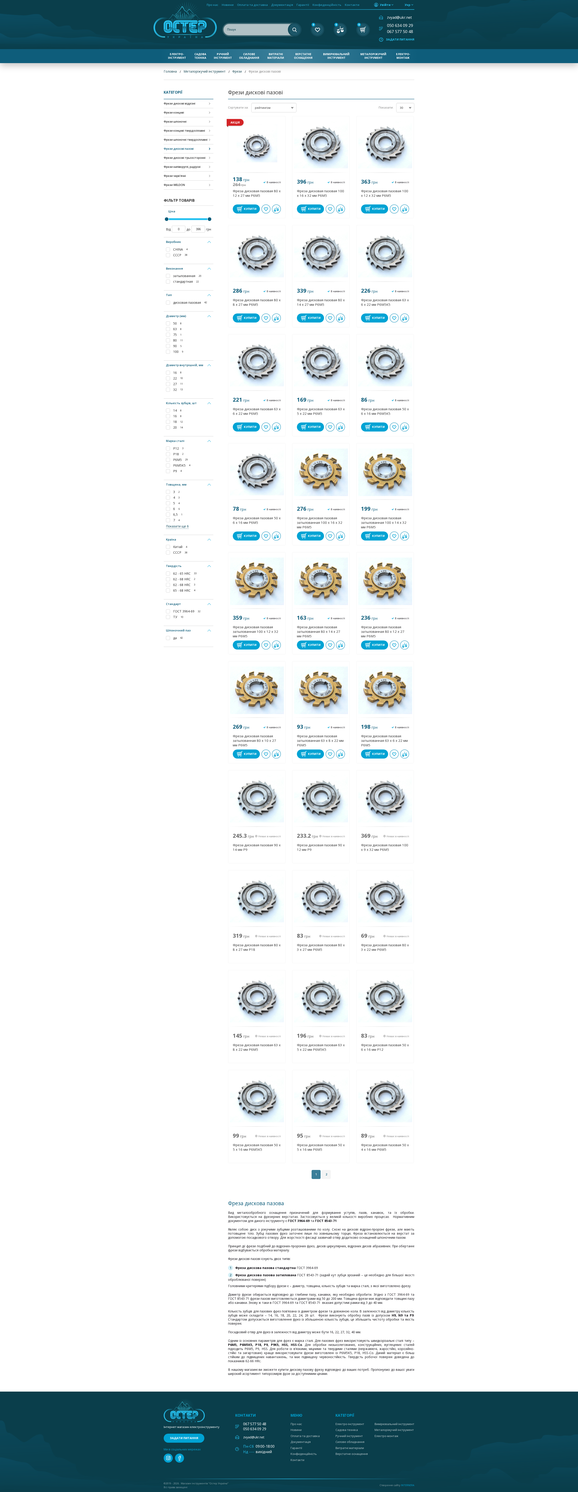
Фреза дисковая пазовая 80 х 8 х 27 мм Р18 (257, 947)
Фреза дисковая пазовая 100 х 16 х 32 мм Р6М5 (320, 193)
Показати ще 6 (177, 526)
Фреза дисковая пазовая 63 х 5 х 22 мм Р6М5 (321, 411)
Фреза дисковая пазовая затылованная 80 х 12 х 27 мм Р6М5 (382, 631)
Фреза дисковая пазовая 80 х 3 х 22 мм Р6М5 (385, 947)
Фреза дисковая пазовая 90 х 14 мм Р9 (257, 847)
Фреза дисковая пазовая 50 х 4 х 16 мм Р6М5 (385, 1147)
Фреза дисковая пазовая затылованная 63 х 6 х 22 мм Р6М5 (384, 740)
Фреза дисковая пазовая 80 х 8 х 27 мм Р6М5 (257, 302)
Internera (407, 1485)
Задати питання (400, 39)
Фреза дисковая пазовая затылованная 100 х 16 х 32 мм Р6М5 (319, 522)
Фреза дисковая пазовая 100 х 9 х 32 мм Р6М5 (384, 847)
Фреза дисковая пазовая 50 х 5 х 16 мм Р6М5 (321, 1147)
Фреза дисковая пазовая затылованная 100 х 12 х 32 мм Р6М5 (255, 631)
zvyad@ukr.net (399, 17)
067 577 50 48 (400, 31)
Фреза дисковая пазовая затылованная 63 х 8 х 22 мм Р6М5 (320, 740)
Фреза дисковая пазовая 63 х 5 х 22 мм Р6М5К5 (321, 1047)
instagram (168, 1458)
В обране (265, 208)
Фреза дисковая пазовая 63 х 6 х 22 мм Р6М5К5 (385, 302)
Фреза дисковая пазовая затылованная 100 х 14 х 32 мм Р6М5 (383, 522)
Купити (250, 209)
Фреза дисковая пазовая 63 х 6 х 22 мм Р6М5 (257, 411)
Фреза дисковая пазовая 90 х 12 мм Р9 (321, 847)
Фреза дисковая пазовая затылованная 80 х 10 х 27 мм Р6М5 (254, 740)
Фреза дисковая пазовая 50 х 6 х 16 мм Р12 (385, 1047)
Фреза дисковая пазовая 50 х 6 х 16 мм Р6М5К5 (385, 411)
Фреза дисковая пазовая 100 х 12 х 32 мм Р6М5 (384, 193)
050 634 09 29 (400, 25)
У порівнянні (276, 208)
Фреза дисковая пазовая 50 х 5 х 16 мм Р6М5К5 (257, 1147)
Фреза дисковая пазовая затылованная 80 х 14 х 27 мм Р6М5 (318, 631)
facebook (179, 1458)
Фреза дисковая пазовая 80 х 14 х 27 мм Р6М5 (321, 302)
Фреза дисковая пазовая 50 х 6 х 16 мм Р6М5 (257, 520)
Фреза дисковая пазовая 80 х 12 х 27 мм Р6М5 (257, 193)
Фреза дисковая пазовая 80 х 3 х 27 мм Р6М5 (321, 947)
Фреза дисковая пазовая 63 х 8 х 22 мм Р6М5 (257, 1047)
